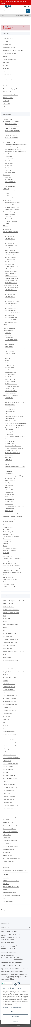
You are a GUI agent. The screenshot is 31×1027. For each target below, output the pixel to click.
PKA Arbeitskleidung (10, 128)
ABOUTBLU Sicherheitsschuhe (11, 609)
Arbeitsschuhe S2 (9, 241)
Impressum (5, 1007)
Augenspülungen (9, 344)
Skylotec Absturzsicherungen (10, 846)
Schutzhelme (8, 439)
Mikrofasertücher (9, 490)
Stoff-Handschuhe (10, 377)
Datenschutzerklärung (16, 1007)
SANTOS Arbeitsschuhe (11, 276)
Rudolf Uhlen (6, 820)
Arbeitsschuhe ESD (10, 296)
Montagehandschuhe (10, 372)
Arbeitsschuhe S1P (10, 238)
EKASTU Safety (7, 657)
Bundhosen (8, 177)
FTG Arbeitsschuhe (10, 259)
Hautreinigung (9, 485)
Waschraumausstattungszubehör (14, 513)
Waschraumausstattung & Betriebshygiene (14, 476)
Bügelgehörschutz (10, 404)
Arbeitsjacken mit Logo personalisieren (15, 147)
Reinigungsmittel (9, 497)
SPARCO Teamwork (8, 855)
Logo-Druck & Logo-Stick (9, 59)
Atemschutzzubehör (10, 400)
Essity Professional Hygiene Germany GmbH (14, 672)
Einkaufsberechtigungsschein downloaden (14, 89)
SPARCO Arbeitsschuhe (11, 280)
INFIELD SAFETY (7, 716)
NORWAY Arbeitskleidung (10, 778)
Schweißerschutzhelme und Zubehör (15, 448)
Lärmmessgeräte (9, 432)
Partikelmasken (9, 434)
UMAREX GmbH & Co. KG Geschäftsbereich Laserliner (14, 871)
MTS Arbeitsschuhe (10, 269)
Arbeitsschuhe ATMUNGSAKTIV (13, 292)
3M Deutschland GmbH (9, 604)
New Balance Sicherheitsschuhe (11, 757)
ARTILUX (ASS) (6, 618)
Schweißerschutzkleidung (12, 207)
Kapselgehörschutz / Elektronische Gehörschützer (14, 428)
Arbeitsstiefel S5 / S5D (11, 245)
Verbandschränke (9, 367)
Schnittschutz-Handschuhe (12, 386)
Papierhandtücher (10, 492)
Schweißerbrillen (9, 443)
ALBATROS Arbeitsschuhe (12, 255)
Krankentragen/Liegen (11, 356)
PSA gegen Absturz (8, 455)
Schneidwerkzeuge (8, 521)
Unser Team (6, 68)
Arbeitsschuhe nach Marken (10, 248)
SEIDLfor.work (6, 837)
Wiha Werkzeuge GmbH (9, 892)
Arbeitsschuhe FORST (10, 310)
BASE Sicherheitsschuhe (9, 633)
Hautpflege (8, 483)
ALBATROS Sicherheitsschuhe (11, 612)
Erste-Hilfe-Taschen (10, 351)
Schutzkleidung (7, 200)
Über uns (5, 41)
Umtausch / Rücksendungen (10, 95)
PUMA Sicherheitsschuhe (9, 811)
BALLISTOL (6, 630)
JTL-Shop (18, 1025)
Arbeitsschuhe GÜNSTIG (11, 308)
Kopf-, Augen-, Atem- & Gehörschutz (12, 395)
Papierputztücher (9, 494)
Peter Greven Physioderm (10, 796)
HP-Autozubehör (7, 713)
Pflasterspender (9, 363)
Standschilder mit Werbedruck (11, 579)
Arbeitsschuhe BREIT (10, 294)
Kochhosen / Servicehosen (12, 219)
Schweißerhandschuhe (11, 390)
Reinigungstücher (9, 499)
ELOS (4, 663)
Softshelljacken (9, 158)
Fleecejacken (8, 156)
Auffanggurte (8, 459)
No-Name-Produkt (8, 766)
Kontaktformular (9, 979)
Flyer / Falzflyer (7, 539)
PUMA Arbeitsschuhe (10, 273)
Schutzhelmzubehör (10, 441)
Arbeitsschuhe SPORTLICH (12, 287)
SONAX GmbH (6, 852)
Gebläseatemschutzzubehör (12, 414)
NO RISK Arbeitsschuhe (11, 271)
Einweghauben (9, 335)
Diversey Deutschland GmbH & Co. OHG (13, 651)
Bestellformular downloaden (10, 86)
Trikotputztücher (9, 508)
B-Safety (5, 627)
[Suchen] (28, 11)
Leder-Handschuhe (10, 374)
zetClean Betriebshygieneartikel (11, 895)
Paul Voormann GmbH (9, 790)
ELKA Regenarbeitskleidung (10, 660)
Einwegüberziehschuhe (11, 339)
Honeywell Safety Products (10, 710)
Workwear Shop (7, 44)
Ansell (4, 615)
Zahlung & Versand (8, 97)
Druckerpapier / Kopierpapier (11, 536)
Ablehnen (15, 1021)
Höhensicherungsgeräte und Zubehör (15, 466)
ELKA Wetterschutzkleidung (12, 135)
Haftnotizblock (7, 541)
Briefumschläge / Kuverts (9, 532)
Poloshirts (7, 193)
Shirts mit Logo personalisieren (13, 149)
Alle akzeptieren (15, 1011)
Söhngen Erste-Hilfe (8, 849)
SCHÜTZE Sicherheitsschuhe (10, 831)
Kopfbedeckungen (10, 214)
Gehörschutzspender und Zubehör (14, 416)
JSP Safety (5, 725)
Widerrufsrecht (7, 74)
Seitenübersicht (7, 92)
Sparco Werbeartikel (8, 577)
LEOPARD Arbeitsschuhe (11, 266)
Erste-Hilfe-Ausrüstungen (10, 342)
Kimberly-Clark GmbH (9, 731)
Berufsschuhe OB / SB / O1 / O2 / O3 (14, 234)
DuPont (5, 654)
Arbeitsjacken (6, 154)
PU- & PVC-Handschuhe (11, 384)
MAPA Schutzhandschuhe (10, 746)
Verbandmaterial (9, 365)
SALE (4, 106)
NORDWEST (6, 772)
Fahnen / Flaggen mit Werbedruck (12, 558)
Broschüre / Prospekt (8, 534)
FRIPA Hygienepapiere (9, 686)
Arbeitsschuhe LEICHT (11, 289)
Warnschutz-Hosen (10, 186)
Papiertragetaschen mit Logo (10, 570)
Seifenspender (9, 501)
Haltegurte (8, 464)
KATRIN (5, 728)
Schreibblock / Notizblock (9, 548)
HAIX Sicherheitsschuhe (9, 698)
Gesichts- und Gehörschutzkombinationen (16, 423)
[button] (22, 6)
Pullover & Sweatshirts (11, 191)
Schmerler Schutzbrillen (9, 829)
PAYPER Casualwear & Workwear (13, 140)
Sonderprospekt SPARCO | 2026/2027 (13, 50)
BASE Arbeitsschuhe (10, 257)
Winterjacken (8, 170)
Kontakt (5, 56)
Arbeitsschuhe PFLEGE (11, 317)
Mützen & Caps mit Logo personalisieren (16, 144)
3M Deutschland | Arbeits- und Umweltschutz (15, 601)
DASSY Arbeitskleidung (11, 123)
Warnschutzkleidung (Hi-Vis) (12, 202)
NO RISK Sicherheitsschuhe (10, 763)
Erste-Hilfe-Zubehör (10, 353)
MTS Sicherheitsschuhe (9, 755)
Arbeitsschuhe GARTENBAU (12, 313)
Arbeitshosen (6, 174)
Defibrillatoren (9, 346)
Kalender (5, 543)
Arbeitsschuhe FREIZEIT (11, 322)
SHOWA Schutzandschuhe (10, 840)
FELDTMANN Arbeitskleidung (10, 678)
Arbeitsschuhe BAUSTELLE (12, 299)
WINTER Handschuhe (10, 393)
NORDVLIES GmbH (8, 769)
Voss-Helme (6, 883)
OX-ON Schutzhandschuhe (10, 787)
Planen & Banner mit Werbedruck (12, 572)
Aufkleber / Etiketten (8, 527)
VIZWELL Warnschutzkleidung (11, 880)
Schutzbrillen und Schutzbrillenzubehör (15, 436)
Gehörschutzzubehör (10, 421)
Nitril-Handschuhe (10, 381)
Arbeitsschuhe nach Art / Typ (11, 285)
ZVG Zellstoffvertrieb (8, 901)
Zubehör (7, 223)
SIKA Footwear (7, 843)
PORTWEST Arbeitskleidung (12, 130)
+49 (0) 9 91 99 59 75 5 (13, 946)
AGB (4, 71)
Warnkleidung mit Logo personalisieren (15, 151)
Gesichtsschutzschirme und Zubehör (15, 425)
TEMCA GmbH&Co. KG (9, 861)
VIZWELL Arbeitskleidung (11, 137)
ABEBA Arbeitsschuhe (10, 250)
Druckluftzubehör (9, 407)
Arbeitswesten (9, 163)
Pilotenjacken (8, 165)
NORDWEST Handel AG (9, 775)
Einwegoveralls (9, 337)
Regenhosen (8, 184)
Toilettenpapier (9, 504)
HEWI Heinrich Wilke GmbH (10, 704)
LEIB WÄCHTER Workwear (9, 737)
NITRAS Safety (6, 760)
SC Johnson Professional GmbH (11, 826)
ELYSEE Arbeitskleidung (11, 133)
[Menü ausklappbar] (2, 6)
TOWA (4, 864)
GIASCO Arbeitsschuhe (11, 262)
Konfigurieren (15, 1016)
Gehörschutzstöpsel (10, 418)
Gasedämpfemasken (10, 409)
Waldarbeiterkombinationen (12, 452)
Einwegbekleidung (8, 330)
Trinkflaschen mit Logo (9, 586)
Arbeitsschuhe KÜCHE (11, 315)
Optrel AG (5, 781)
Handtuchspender (10, 480)
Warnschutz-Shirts (10, 198)
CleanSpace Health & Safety (10, 639)
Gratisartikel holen (8, 38)
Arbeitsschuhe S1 (9, 236)
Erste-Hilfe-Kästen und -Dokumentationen (16, 349)
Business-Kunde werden (9, 53)
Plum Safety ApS (7, 802)
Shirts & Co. (6, 188)
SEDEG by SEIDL (7, 834)
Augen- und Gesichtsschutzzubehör (14, 402)
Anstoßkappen (9, 397)
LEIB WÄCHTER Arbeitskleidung (13, 126)
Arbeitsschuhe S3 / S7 (11, 243)
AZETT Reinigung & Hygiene (10, 624)
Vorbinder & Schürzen (11, 221)
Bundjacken (8, 161)
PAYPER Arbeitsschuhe (11, 282)
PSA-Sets (7, 469)
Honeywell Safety (7, 707)
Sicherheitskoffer (9, 473)
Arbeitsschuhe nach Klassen (10, 231)
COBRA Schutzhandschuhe (10, 642)
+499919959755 (11, 948)
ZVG (4, 898)
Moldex (5, 752)
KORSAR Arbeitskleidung (9, 734)
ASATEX (5, 621)
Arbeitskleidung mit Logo (9, 142)
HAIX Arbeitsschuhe (10, 264)
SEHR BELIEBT (6, 103)
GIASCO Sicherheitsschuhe (10, 695)
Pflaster (7, 360)
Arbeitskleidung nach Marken (11, 121)
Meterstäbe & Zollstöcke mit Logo (12, 568)
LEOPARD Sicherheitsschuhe (10, 743)
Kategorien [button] (5, 910)
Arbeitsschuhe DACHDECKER (12, 301)
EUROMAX (5, 675)
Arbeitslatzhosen (9, 179)
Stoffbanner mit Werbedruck (10, 582)
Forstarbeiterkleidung (10, 205)
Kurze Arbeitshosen (10, 181)
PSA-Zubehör (8, 471)
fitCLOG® (5, 681)
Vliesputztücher (9, 510)
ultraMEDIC (6, 867)
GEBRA (5, 692)
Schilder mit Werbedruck (9, 575)
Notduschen (8, 358)
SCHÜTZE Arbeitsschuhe (11, 278)
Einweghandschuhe (10, 388)
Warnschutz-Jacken (10, 172)
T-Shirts (7, 195)
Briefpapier (6, 529)
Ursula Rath (6, 878)
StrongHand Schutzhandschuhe (11, 858)
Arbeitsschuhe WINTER (11, 320)
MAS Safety (6, 749)
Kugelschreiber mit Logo (9, 563)
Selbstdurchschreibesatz (9, 550)
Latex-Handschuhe (10, 379)
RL (3, 814)
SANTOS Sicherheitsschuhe (10, 823)
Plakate (5, 545)
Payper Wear (6, 793)
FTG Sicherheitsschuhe (9, 689)
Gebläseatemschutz (10, 411)
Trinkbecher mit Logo (8, 584)
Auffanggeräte (9, 457)
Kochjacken (8, 216)
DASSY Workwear (7, 648)
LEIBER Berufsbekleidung (9, 740)
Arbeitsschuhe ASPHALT (11, 303)
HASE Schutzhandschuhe (9, 701)
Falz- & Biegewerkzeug (9, 519)
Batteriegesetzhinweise (9, 80)
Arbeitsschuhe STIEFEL (11, 306)
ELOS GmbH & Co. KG (8, 666)
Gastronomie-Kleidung (9, 212)
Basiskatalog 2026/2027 (9, 47)
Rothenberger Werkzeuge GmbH (11, 817)
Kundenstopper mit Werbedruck (11, 565)
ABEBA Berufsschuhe (8, 607)
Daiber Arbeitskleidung (9, 645)
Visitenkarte (6, 552)
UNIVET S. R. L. (7, 875)
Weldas (5, 889)
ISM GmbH (6, 719)
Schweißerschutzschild (11, 450)
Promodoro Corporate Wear (10, 808)
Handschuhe (6, 370)
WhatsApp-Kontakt (8, 83)
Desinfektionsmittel (10, 478)
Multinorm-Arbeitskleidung (12, 209)
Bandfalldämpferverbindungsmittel (14, 462)
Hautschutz (8, 487)
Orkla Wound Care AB (9, 784)
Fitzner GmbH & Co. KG (9, 683)
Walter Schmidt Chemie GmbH (11, 886)
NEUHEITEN (6, 100)
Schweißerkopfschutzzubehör (13, 446)
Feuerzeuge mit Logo (8, 561)
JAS (4, 722)
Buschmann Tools (7, 636)
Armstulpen (8, 332)
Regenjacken (8, 168)
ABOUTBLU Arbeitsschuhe (12, 252)
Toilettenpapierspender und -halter (14, 506)
